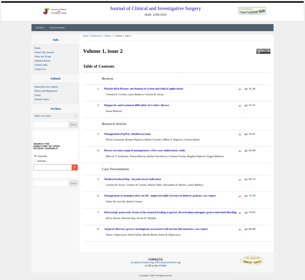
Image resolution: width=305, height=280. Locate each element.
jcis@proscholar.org (142, 262)
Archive (39, 28)
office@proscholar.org (167, 262)
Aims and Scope (42, 56)
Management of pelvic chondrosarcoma (127, 133)
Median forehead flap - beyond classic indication (132, 179)
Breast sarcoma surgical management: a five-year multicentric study (144, 150)
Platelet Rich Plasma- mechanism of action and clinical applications (143, 88)
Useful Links (40, 64)
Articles (41, 161)
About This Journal (44, 52)
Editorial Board (42, 60)
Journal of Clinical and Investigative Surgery (155, 8)
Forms (37, 95)
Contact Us (40, 69)
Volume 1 (108, 36)
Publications (96, 36)
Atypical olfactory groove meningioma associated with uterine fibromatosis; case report (156, 228)
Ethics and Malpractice (45, 91)
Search (73, 124)
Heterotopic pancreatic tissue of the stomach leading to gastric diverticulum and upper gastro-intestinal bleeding (170, 212)
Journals (42, 156)
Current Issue (57, 28)
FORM (162, 265)
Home (37, 48)
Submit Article (41, 99)
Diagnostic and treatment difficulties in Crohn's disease (136, 105)
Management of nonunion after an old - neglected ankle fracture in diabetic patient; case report (160, 195)
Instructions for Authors (46, 86)
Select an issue (42, 115)
